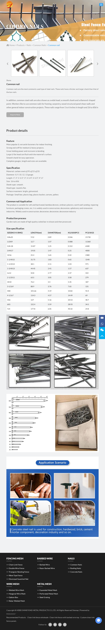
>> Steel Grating (43, 597)
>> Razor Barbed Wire (46, 568)
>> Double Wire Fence (15, 568)
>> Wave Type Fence (14, 575)
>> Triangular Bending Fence (17, 572)
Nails (29, 45)
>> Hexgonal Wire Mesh (15, 594)
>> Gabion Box (12, 597)
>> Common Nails (75, 565)
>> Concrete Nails (75, 572)
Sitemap (75, 610)
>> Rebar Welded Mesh (15, 601)
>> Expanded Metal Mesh (47, 590)
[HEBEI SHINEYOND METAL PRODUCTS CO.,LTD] (9, 4)
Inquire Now (15, 115)
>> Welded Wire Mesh (15, 590)
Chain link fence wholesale (38, 617)
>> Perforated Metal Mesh (47, 594)
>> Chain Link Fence (14, 565)
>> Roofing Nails (74, 568)
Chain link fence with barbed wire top (64, 617)
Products (21, 45)
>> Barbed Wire (43, 565)
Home (12, 45)
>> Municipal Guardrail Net (17, 579)
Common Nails (39, 45)
